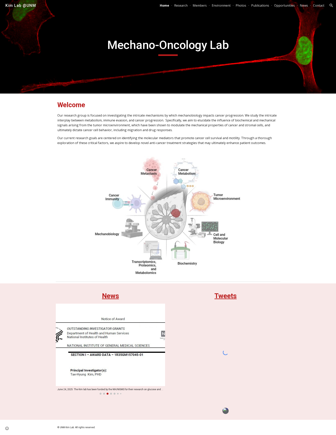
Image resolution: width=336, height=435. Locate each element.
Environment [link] (221, 5)
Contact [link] (318, 5)
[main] (168, 46)
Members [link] (200, 5)
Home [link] (164, 5)
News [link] (304, 5)
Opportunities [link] (284, 5)
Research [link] (181, 5)
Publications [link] (260, 5)
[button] (331, 5)
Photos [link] (241, 5)
